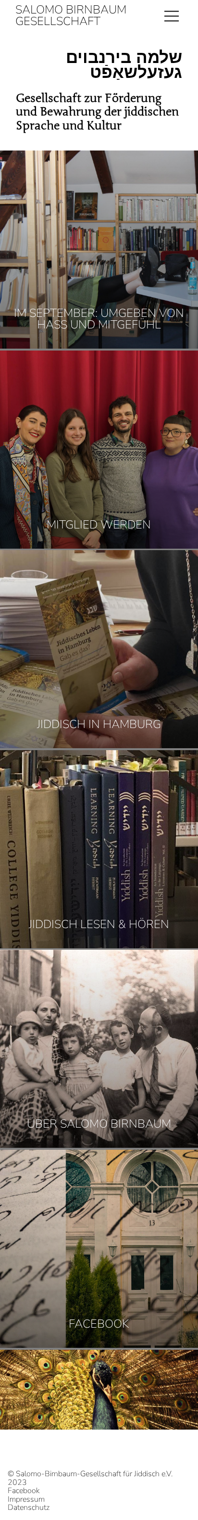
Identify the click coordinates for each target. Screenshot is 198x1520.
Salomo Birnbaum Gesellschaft (70, 15)
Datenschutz (29, 1508)
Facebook (23, 1491)
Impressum (26, 1499)
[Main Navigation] (171, 15)
